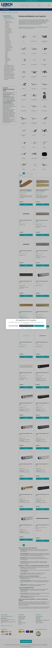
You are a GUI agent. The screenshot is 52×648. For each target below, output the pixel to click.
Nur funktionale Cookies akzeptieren (26, 325)
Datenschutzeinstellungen (13, 325)
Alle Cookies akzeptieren (39, 325)
